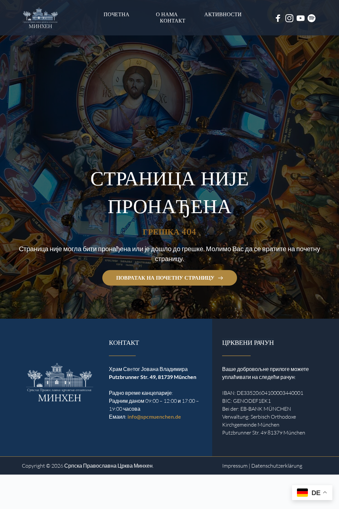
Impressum (235, 465)
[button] (14, 494)
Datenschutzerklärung (276, 465)
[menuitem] (116, 14)
